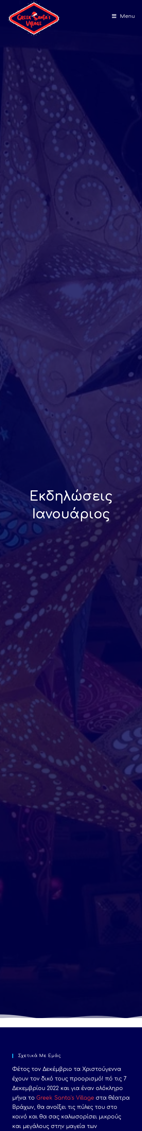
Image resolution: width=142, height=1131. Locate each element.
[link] (65, 1098)
